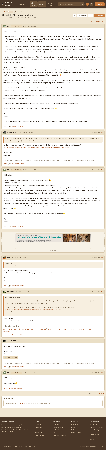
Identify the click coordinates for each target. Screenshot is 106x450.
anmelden (22, 403)
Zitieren (22, 126)
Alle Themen (33, 4)
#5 (102, 292)
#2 (102, 132)
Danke (5, 126)
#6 (102, 341)
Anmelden (99, 4)
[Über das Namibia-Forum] (2, 4)
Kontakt (92, 439)
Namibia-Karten (76, 432)
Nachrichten (56, 430)
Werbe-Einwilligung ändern (95, 431)
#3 (102, 169)
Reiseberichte (39, 427)
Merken (82, 16)
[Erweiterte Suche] (82, 4)
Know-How (50, 4)
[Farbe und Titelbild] (90, 15)
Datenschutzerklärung (96, 427)
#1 (102, 26)
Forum (41, 4)
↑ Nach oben (100, 393)
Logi (8, 258)
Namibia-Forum (9, 4)
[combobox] (71, 4)
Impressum (93, 424)
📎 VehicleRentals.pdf (10, 357)
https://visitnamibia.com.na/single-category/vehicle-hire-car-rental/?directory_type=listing (36, 148)
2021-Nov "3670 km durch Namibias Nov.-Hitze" (60, 328)
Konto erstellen (58, 427)
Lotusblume (11, 292)
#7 (102, 372)
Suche (37, 430)
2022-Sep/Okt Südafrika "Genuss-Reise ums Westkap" (30, 328)
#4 (102, 257)
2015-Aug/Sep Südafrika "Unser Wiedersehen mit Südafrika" (30, 330)
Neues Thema (39, 432)
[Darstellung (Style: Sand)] (91, 4)
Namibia (10, 11)
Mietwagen (18, 11)
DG (8, 26)
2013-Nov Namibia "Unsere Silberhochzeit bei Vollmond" (64, 330)
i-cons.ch (33, 446)
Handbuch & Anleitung (59, 435)
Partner (73, 430)
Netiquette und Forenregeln (94, 436)
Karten (73, 427)
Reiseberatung (39, 435)
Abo (54, 432)
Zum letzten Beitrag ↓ (97, 21)
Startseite (22, 4)
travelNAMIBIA (12, 132)
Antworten (99, 16)
